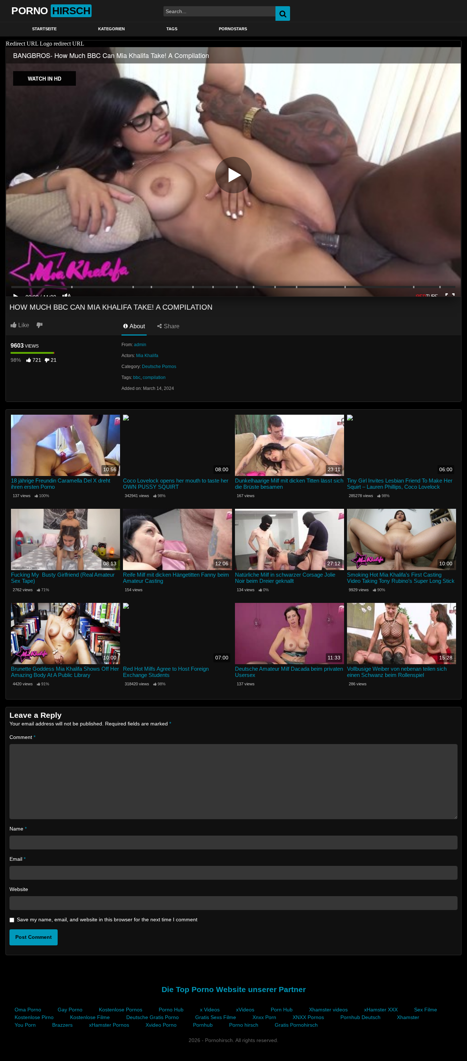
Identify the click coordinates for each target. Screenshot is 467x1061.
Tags (171, 29)
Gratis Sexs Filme (215, 1017)
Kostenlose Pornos (120, 1009)
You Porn (25, 1025)
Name (18, 829)
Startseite (44, 29)
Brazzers (62, 1025)
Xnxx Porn (264, 1017)
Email (17, 859)
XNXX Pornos (308, 1017)
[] (441, 13)
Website (18, 889)
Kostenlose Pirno (34, 1017)
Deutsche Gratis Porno (152, 1017)
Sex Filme (425, 1009)
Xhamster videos (328, 1009)
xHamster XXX (381, 1009)
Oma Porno (28, 1009)
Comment (22, 737)
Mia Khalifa (147, 355)
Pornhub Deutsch (360, 1017)
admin (140, 344)
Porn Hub (282, 1009)
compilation (154, 377)
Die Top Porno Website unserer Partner (234, 989)
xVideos (245, 1009)
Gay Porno (70, 1009)
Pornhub (203, 1025)
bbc (136, 377)
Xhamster (408, 1017)
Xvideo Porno (161, 1025)
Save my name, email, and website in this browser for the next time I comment (107, 919)
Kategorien (111, 29)
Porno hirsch (243, 1025)
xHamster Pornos (109, 1025)
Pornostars (233, 29)
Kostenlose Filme (90, 1017)
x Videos (210, 1009)
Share (171, 326)
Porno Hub (171, 1009)
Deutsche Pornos (159, 366)
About (136, 326)
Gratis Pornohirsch (296, 1025)
